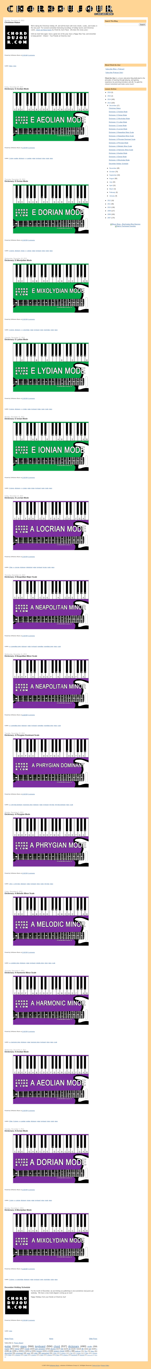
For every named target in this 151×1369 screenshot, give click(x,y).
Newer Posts (9, 1339)
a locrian (17, 567)
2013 (109, 103)
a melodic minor (14, 963)
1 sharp (11, 158)
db (83, 1349)
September (113, 175)
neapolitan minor (48, 725)
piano (51, 158)
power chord (59, 1351)
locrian (45, 567)
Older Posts (93, 1339)
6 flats (57, 1355)
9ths (96, 1355)
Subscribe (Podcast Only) (114, 72)
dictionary (21, 158)
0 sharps (15, 1121)
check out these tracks (44, 30)
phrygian (51, 804)
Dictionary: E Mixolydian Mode (18, 260)
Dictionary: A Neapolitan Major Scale (21, 577)
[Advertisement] (47, 78)
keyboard (38, 158)
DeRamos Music (54, 1365)
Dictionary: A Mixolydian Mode (18, 1210)
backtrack (74, 1355)
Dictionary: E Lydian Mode (16, 339)
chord (57, 1346)
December (113, 105)
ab (90, 1349)
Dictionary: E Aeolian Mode (17, 89)
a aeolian (22, 1121)
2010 (109, 207)
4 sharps (11, 488)
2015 (109, 96)
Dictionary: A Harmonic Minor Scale (20, 973)
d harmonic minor (28, 804)
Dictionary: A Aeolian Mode (17, 1052)
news (14, 66)
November (113, 168)
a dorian (18, 1200)
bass (92, 1351)
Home (51, 1339)
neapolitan (40, 646)
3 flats (9, 1355)
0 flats (11, 1121)
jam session (40, 1349)
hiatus (11, 66)
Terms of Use (96, 1365)
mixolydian (47, 330)
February (112, 192)
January (112, 196)
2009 (109, 211)
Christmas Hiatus (12, 22)
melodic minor (40, 963)
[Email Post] (67, 63)
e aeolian (28, 158)
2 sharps (11, 250)
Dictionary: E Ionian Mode (16, 419)
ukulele (82, 1355)
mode (47, 158)
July (111, 182)
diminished (29, 567)
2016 (109, 92)
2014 (109, 99)
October (112, 172)
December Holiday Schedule (17, 1287)
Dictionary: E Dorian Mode (16, 181)
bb (62, 1349)
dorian (23, 250)
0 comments (31, 55)
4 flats (25, 1355)
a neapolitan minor (15, 725)
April (111, 185)
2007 (109, 218)
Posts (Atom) (18, 1343)
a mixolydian (19, 1279)
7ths (85, 1351)
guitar (33, 158)
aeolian (16, 158)
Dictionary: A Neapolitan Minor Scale (21, 656)
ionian (33, 488)
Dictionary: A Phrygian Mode (17, 814)
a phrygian (17, 883)
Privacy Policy (105, 1365)
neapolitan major (48, 646)
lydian (39, 409)
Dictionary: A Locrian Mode (17, 498)
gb (10, 1351)
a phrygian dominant (16, 804)
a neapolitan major (15, 646)
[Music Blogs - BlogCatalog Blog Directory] (125, 224)
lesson (39, 1351)
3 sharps (11, 330)
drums (53, 1349)
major (41, 330)
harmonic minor (35, 1042)
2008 (109, 214)
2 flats (11, 567)
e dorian (29, 250)
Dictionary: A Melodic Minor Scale (19, 893)
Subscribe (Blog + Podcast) (114, 69)
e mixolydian (25, 330)
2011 (109, 204)
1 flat (10, 883)
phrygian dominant (60, 804)
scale (59, 646)
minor (43, 158)
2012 (109, 200)
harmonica (90, 1355)
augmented (45, 1353)
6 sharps (65, 1355)
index (36, 1353)
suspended (19, 1353)
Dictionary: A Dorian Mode (16, 1131)
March (111, 189)
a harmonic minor (15, 1042)
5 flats (41, 1355)
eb (69, 1349)
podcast (78, 1351)
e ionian (24, 488)
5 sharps (11, 409)
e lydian (24, 409)
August (112, 178)
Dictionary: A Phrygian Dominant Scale (22, 735)
